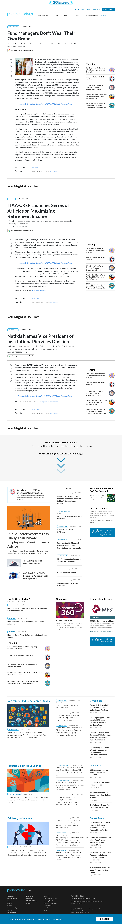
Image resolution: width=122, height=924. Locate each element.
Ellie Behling (20, 46)
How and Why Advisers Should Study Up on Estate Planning (100, 794)
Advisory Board (48, 901)
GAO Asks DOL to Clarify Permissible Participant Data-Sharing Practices (36, 576)
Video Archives (11, 912)
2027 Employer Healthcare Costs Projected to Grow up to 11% (100, 869)
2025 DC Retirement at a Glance (102, 621)
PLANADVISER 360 (64, 620)
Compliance (96, 700)
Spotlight (28, 903)
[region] (70, 536)
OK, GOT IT (104, 919)
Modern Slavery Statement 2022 (80, 912)
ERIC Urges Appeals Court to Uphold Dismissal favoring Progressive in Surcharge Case (96, 105)
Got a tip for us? (106, 530)
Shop (88, 9)
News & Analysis (42, 15)
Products (11, 199)
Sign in (105, 9)
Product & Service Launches (24, 765)
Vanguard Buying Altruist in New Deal (20, 655)
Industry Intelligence (91, 15)
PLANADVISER (79, 898)
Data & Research (13, 26)
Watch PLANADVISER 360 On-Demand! (101, 490)
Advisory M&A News (19, 818)
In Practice (61, 569)
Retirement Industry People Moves (28, 700)
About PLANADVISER (50, 898)
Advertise (47, 908)
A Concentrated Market (66, 572)
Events (77, 15)
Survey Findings (98, 508)
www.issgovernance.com (78, 903)
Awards (66, 15)
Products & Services (64, 511)
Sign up (112, 9)
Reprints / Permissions (50, 903)
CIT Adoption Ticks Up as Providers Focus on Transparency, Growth (94, 87)
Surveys (55, 15)
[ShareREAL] (24, 75)
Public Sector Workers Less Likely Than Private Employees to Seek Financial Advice (28, 540)
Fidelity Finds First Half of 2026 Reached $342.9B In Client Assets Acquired (96, 96)
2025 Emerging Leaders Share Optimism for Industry (99, 772)
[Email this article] (11, 59)
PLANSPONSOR (90, 898)
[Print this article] (11, 76)
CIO (72, 898)
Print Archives (11, 910)
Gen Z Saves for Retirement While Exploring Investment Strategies (95, 70)
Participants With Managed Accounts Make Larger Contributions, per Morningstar (69, 545)
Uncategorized (13, 729)
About (83, 9)
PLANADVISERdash (32, 901)
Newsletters (96, 9)
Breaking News (30, 898)
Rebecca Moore (21, 227)
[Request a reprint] (11, 72)
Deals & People (13, 329)
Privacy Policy (56, 919)
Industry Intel (54, 171)
